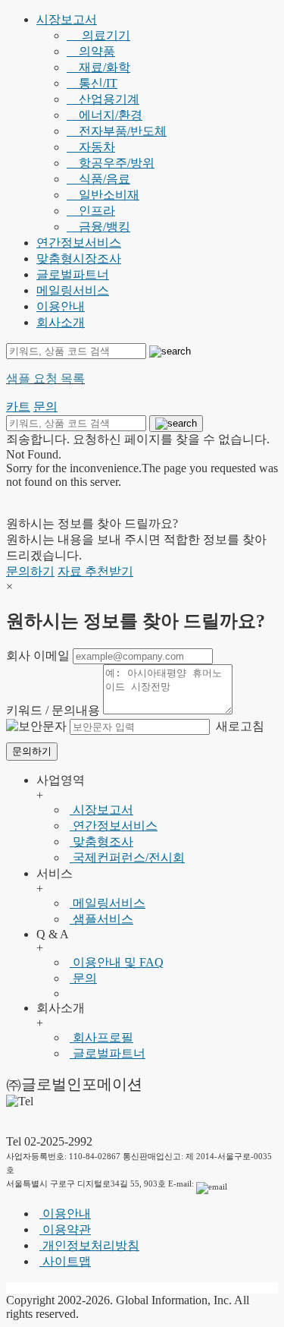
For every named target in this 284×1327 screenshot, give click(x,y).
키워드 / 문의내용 (53, 710)
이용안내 (60, 306)
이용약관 (65, 1229)
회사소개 (60, 322)
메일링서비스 (72, 290)
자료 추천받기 (95, 571)
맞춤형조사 (101, 841)
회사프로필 (101, 1037)
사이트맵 (65, 1261)
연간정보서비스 (78, 242)
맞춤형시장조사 (78, 258)
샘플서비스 (101, 919)
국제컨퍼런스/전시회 (127, 857)
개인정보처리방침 (89, 1245)
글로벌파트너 (72, 274)
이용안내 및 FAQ (117, 962)
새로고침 (238, 726)
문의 (83, 978)
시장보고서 (66, 19)
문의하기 (30, 571)
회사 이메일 (38, 655)
